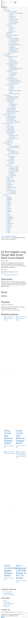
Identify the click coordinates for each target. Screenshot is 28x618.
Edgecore (9, 202)
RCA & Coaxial (13, 20)
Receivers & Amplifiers (12, 35)
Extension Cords (14, 135)
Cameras (9, 25)
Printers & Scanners (12, 193)
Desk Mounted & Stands (13, 96)
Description (6, 275)
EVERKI (9, 205)
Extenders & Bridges (15, 80)
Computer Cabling (11, 190)
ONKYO (9, 222)
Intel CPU (12, 156)
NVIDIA (12, 163)
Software (9, 183)
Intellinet (9, 210)
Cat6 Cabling (13, 74)
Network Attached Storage (16, 68)
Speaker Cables (14, 19)
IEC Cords (12, 137)
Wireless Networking (12, 78)
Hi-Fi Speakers (13, 41)
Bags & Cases (7, 114)
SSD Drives (12, 174)
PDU (11, 92)
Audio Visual (7, 10)
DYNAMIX (9, 199)
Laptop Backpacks (11, 117)
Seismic (12, 89)
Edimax (9, 204)
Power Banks (10, 140)
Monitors (9, 34)
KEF (8, 213)
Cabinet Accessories (15, 93)
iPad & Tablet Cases (12, 120)
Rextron (9, 228)
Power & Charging (8, 123)
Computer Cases (11, 181)
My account (7, 602)
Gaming (9, 144)
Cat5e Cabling (13, 73)
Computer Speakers (15, 40)
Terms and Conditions (9, 594)
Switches (12, 65)
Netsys (8, 220)
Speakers (9, 37)
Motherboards (10, 150)
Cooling (12, 159)
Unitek (8, 232)
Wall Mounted (10, 101)
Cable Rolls (9, 71)
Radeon (12, 162)
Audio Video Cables (11, 11)
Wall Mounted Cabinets (15, 90)
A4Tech (9, 196)
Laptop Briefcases (11, 116)
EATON (9, 201)
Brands (5, 195)
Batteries (9, 141)
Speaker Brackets (11, 110)
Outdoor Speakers (14, 52)
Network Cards (13, 70)
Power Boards (10, 126)
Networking (6, 55)
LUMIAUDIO (10, 217)
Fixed (11, 102)
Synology (9, 226)
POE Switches (13, 67)
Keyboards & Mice (11, 187)
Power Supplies (10, 180)
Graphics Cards (10, 160)
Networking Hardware (12, 64)
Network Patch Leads (12, 56)
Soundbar (12, 46)
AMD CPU (12, 157)
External (12, 77)
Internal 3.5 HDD (14, 166)
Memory (9, 178)
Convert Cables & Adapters (16, 13)
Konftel (8, 214)
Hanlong (9, 208)
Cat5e (11, 58)
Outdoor (12, 87)
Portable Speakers (14, 38)
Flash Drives (13, 175)
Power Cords (10, 134)
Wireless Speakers (14, 49)
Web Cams (12, 31)
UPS (8, 125)
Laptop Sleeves (10, 119)
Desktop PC (10, 184)
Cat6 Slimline (13, 61)
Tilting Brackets (13, 104)
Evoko (8, 207)
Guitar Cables (13, 23)
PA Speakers (13, 50)
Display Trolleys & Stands (13, 111)
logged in (9, 310)
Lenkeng (9, 216)
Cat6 (11, 59)
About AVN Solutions (9, 603)
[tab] (6, 275)
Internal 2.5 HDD (14, 171)
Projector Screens (11, 113)
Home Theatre (13, 43)
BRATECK (9, 198)
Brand (11, 275)
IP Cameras (13, 28)
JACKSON (9, 211)
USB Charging (10, 129)
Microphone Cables (14, 22)
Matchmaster (10, 219)
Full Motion (12, 107)
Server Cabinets (11, 84)
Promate (9, 225)
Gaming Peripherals (14, 147)
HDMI (11, 14)
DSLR (11, 29)
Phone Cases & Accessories (13, 122)
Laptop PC (9, 186)
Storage (9, 165)
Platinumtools (10, 223)
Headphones (10, 32)
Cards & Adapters (14, 83)
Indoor (11, 86)
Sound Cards (10, 177)
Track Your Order (8, 592)
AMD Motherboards (14, 153)
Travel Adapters (11, 128)
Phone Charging (11, 131)
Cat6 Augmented (14, 62)
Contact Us (6, 606)
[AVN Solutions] (1, 0)
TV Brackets (7, 95)
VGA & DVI (12, 17)
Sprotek (9, 231)
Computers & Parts (8, 143)
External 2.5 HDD (14, 169)
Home (5, 8)
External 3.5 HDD (14, 168)
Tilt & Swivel (13, 105)
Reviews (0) (15, 275)
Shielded (12, 75)
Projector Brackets (11, 108)
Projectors (9, 53)
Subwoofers (13, 47)
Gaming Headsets (14, 146)
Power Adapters (11, 132)
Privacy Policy (7, 605)
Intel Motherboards (14, 152)
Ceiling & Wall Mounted (15, 44)
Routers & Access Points (16, 81)
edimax (3, 273)
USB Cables (13, 192)
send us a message (17, 612)
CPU (8, 155)
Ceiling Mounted (11, 99)
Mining (8, 149)
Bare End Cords (14, 138)
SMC (8, 229)
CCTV (11, 26)
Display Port (13, 16)
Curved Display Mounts (12, 98)
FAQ (5, 600)
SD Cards (12, 172)
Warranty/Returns (8, 593)
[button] (4, 7)
